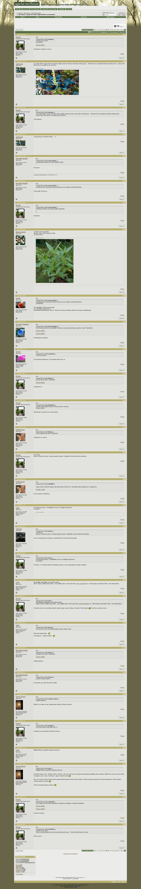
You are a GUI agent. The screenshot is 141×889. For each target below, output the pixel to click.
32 (98, 29)
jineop (18, 37)
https (123, 15)
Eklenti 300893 (40, 806)
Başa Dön (123, 881)
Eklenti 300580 (40, 657)
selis (17, 508)
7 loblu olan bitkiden (81, 583)
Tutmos (19, 529)
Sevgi (18, 352)
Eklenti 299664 (40, 333)
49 (19, 446)
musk (18, 298)
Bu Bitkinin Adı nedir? (36, 13)
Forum (32, 9)
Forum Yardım (58, 17)
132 (115, 29)
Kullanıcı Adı (105, 12)
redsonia (19, 64)
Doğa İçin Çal (24, 9)
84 (110, 29)
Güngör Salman (22, 324)
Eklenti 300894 (40, 809)
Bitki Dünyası (27, 13)
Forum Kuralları (19, 874)
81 (104, 29)
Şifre (103, 14)
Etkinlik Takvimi (110, 17)
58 (120, 26)
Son (122, 29)
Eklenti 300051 (40, 408)
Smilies (17, 866)
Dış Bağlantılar (104, 32)
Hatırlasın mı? (122, 13)
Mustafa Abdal (22, 159)
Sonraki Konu (74, 853)
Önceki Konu (67, 853)
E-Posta (69, 9)
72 (100, 29)
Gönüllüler (61, 9)
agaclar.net (20, 13)
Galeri (37, 9)
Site (17, 9)
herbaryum (20, 430)
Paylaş (122, 54)
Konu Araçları (113, 32)
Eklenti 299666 (40, 382)
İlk (95, 29)
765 (20, 714)
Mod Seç (122, 32)
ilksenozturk (21, 232)
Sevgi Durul (20, 697)
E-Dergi (44, 9)
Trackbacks (18, 869)
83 (108, 29)
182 (118, 29)
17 (19, 342)
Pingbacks (18, 870)
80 (102, 29)
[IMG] (17, 867)
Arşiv (119, 881)
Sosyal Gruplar (52, 9)
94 (19, 55)
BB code (18, 865)
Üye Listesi (84, 17)
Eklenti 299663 (40, 331)
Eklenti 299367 (40, 45)
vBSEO (76, 886)
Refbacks (18, 871)
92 (112, 29)
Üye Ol (22, 17)
